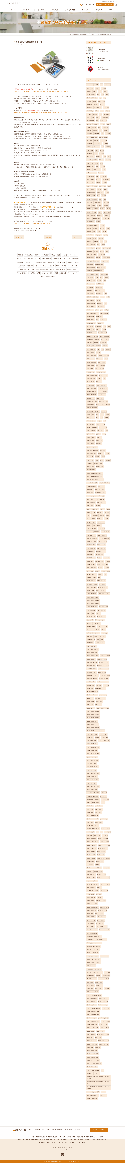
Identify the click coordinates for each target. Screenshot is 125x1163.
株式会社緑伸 (103, 120)
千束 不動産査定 (91, 610)
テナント (98, 329)
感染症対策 (104, 411)
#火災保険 (21, 266)
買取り (96, 111)
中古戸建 (98, 179)
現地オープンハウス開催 (100, 636)
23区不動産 (93, 254)
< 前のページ (18, 237)
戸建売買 (95, 186)
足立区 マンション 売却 (93, 786)
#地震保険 (30, 266)
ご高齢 (88, 248)
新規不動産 (98, 894)
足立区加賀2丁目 (91, 639)
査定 (105, 98)
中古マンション (97, 143)
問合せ (107, 414)
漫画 (88, 254)
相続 (88, 88)
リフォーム (107, 85)
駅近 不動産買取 (101, 548)
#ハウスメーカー (73, 273)
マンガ (92, 284)
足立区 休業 (90, 1047)
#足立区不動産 (46, 258)
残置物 (106, 310)
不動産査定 (89, 143)
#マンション (74, 255)
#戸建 (38, 273)
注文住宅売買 (90, 326)
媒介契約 (99, 558)
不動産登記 (100, 215)
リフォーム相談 (103, 427)
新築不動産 (96, 261)
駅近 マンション (91, 966)
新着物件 (96, 342)
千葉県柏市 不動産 (101, 900)
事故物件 (102, 297)
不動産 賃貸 (99, 985)
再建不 (88, 613)
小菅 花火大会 (90, 923)
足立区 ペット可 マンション (94, 1063)
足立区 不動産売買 (91, 355)
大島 (97, 832)
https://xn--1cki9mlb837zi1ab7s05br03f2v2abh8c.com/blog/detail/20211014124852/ (41, 113)
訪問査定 (101, 160)
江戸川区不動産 (90, 975)
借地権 (106, 277)
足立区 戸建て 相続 (92, 1067)
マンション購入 (98, 988)
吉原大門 (98, 352)
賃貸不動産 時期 (91, 378)
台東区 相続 (90, 812)
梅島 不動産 (90, 982)
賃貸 (108, 228)
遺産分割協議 (107, 212)
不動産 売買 (90, 988)
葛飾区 (94, 91)
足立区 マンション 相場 (93, 753)
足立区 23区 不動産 (92, 734)
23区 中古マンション (101, 926)
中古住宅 (96, 85)
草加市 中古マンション (92, 956)
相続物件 (89, 212)
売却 (92, 88)
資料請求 (96, 241)
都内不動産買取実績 (91, 453)
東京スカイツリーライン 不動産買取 (95, 499)
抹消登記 (99, 189)
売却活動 (89, 147)
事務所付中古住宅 (103, 401)
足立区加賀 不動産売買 (92, 450)
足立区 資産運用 (105, 1021)
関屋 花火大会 (90, 926)
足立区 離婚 (90, 913)
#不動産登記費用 (40, 262)
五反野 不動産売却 (104, 538)
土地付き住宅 (98, 235)
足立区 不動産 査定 (92, 1050)
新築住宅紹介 (105, 633)
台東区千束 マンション (92, 675)
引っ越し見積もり (91, 94)
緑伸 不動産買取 (101, 502)
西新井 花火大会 (91, 920)
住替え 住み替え (97, 525)
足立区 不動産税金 (103, 838)
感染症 (106, 417)
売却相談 (106, 143)
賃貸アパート (99, 359)
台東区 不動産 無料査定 (93, 600)
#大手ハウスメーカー (48, 277)
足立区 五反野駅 (91, 851)
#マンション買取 (61, 266)
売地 (109, 186)
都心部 (108, 209)
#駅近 (56, 273)
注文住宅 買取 (99, 398)
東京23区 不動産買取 (92, 483)
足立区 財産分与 (102, 910)
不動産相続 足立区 (104, 998)
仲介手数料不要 (97, 107)
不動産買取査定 (98, 287)
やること (102, 104)
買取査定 (104, 196)
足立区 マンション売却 (92, 819)
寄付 (105, 421)
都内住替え (100, 453)
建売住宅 (89, 169)
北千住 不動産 (90, 985)
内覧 (98, 639)
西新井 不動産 (98, 982)
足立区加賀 (98, 444)
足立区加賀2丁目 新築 (92, 336)
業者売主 (108, 453)
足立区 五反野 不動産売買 (103, 404)
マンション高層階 (91, 518)
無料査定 (89, 101)
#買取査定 (20, 262)
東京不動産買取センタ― (92, 313)
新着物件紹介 (106, 868)
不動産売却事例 (104, 890)
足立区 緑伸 (90, 505)
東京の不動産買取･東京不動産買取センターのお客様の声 (98, 1087)
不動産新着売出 (90, 316)
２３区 (95, 153)
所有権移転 (89, 463)
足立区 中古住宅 (106, 571)
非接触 (88, 414)
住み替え (102, 228)
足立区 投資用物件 (103, 1018)
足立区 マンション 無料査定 (94, 868)
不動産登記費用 (97, 202)
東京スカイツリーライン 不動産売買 (95, 496)
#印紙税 (69, 262)
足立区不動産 (94, 137)
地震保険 (106, 205)
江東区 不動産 (90, 832)
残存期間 (99, 280)
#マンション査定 (47, 273)
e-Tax (88, 515)
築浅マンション (105, 261)
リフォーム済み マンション (93, 959)
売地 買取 (89, 342)
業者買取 (89, 525)
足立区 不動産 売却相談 (93, 711)
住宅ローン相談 (96, 623)
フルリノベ (89, 532)
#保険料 (76, 262)
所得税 (88, 196)
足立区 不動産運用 (103, 1001)
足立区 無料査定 (101, 616)
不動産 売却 (90, 806)
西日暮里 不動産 (105, 828)
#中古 (19, 258)
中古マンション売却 (91, 541)
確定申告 (102, 509)
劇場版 (88, 437)
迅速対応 (98, 222)
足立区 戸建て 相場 (92, 757)
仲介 (100, 98)
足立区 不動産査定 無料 (93, 1011)
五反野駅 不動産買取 (92, 408)
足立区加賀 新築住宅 (92, 447)
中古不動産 (105, 127)
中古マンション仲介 (100, 489)
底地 (108, 297)
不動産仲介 (94, 98)
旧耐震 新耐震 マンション (93, 962)
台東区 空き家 (90, 590)
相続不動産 (99, 303)
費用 (88, 189)
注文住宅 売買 (90, 398)
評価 (105, 280)
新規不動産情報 (90, 258)
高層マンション (101, 522)
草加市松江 (89, 241)
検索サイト (98, 381)
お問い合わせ (103, 1095)
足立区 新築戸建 (104, 907)
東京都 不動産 (102, 362)
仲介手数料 (89, 107)
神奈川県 (94, 127)
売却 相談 (98, 685)
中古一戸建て (106, 179)
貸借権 (93, 280)
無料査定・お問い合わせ (104, 4)
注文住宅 (102, 166)
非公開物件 (89, 871)
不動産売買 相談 (99, 554)
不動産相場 (100, 173)
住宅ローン (98, 156)
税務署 (93, 512)
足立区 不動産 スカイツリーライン (95, 731)
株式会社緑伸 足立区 (92, 584)
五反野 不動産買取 (104, 483)
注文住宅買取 (98, 326)
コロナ (100, 91)
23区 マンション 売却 (92, 780)
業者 (101, 277)
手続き (97, 117)
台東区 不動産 (98, 806)
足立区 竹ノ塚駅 (91, 855)
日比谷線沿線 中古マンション (94, 969)
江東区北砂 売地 (91, 682)
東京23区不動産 (90, 179)
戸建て (99, 231)
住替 (97, 319)
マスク (102, 414)
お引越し (106, 130)
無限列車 (98, 434)
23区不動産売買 (90, 424)
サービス (89, 1092)
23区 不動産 (90, 368)
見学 (102, 639)
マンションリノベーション (93, 629)
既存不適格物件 (106, 248)
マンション (89, 85)
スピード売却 (103, 140)
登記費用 (93, 189)
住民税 (93, 196)
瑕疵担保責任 (105, 117)
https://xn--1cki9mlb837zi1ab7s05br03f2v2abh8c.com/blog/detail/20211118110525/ (41, 91)
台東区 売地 (90, 809)
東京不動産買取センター (92, 1095)
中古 (103, 94)
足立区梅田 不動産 (102, 659)
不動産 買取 (99, 440)
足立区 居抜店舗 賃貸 (92, 1057)
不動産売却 (95, 124)
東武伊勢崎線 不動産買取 (93, 411)
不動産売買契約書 (91, 192)
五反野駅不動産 (100, 284)
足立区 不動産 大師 (103, 1041)
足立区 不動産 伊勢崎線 (93, 727)
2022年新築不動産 (96, 346)
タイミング (89, 140)
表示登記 (107, 215)
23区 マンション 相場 (92, 760)
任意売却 (101, 153)
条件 (105, 378)
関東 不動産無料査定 (92, 375)
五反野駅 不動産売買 (103, 355)
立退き (102, 460)
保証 (97, 120)
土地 (101, 85)
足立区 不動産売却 (102, 535)
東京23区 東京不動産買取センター (95, 479)
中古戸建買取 (90, 290)
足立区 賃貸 (90, 1037)
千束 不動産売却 (103, 607)
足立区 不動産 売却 (92, 652)
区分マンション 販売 (92, 903)
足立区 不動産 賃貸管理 (93, 714)
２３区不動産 (90, 277)
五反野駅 (89, 124)
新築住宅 (93, 215)
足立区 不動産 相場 (103, 740)
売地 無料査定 (105, 339)
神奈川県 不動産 (91, 626)
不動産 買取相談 (91, 581)
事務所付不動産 (90, 319)
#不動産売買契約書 (42, 269)
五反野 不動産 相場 (92, 744)
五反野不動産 (102, 186)
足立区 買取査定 (91, 564)
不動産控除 (97, 505)
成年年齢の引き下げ (91, 574)
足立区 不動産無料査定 (92, 907)
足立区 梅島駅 (101, 855)
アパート (99, 378)
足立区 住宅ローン (91, 848)
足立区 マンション (91, 1041)
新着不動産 (89, 261)
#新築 (24, 258)
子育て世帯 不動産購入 (92, 796)
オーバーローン (90, 156)
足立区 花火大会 (99, 913)
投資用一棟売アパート (100, 688)
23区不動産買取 (104, 313)
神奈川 (88, 329)
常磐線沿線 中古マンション (93, 946)
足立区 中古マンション (92, 815)
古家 (100, 130)
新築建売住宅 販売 (100, 620)
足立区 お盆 (98, 704)
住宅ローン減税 (90, 466)
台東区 (103, 802)
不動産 (107, 111)
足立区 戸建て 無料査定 (93, 1070)
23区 (94, 231)
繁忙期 (106, 359)
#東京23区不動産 (40, 266)
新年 (106, 303)
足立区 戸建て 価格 (92, 750)
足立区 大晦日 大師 (92, 1044)
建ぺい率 (96, 251)
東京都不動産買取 (91, 303)
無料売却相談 (90, 571)
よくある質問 (96, 1092)
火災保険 (99, 205)
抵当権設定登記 (90, 222)
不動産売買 (106, 107)
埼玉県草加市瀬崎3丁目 (92, 691)
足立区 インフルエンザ (92, 1027)
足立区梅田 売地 (91, 665)
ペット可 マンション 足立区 (94, 995)
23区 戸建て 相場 (91, 763)
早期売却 (96, 140)
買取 (88, 137)
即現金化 (97, 88)
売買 (88, 215)
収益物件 (89, 209)
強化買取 (102, 225)
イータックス (95, 515)
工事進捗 (89, 623)
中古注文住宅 (100, 323)
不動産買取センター (91, 333)
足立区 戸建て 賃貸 (92, 1024)
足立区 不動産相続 (91, 567)
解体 (93, 248)
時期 (103, 147)
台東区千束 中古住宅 (103, 669)
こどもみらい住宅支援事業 (93, 793)
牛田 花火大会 (99, 923)
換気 (93, 414)
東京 (102, 1070)
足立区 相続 (90, 822)
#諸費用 (36, 255)
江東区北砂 (107, 832)
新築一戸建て (90, 235)
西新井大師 (97, 1047)
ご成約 (103, 244)
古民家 (96, 310)
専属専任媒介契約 (99, 561)
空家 (103, 349)
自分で (108, 509)
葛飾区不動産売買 (91, 323)
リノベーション (94, 163)
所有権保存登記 (96, 218)
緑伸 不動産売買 (91, 502)
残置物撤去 (99, 518)
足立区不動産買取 (103, 137)
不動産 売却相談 (101, 581)
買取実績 (97, 457)
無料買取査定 (90, 287)
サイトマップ (81, 1142)
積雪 (107, 430)
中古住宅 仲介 (102, 395)
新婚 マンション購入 (104, 930)
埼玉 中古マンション (92, 933)
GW (105, 574)
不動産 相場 (105, 737)
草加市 (94, 238)
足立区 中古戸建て (103, 1005)
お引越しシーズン (103, 375)
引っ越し (104, 88)
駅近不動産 (89, 271)
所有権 (88, 346)
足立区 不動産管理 (91, 838)
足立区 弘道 (99, 701)
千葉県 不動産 (90, 900)
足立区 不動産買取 (91, 388)
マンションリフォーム (102, 626)
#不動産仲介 (29, 262)
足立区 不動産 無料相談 (102, 708)
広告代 (107, 192)
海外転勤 (97, 864)
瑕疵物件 (96, 297)
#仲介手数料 (57, 258)
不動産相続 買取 (101, 545)
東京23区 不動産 (98, 463)
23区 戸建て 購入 (91, 770)
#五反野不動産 (72, 266)
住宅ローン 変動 (101, 874)
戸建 (97, 176)
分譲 (88, 434)
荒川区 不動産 (98, 822)
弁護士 (100, 212)
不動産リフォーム (100, 424)
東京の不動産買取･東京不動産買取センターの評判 (98, 1082)
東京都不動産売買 (102, 333)
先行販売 (106, 235)
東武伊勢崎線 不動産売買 (93, 339)
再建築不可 (89, 297)
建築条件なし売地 (98, 871)
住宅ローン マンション (92, 952)
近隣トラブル (97, 835)
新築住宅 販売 (90, 440)
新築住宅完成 (96, 633)
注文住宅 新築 (105, 799)
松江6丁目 (100, 238)
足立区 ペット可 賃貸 (92, 1054)
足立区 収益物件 (91, 659)
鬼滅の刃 (108, 349)
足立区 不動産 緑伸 (101, 385)
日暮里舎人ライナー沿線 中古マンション (97, 939)
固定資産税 (106, 114)
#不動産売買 (28, 255)
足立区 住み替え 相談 (92, 656)
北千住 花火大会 (101, 917)
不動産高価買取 (90, 551)
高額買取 (103, 629)
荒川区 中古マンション (92, 825)
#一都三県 (75, 258)
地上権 (88, 280)
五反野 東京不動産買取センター (94, 476)
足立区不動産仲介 (101, 267)
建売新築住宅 (90, 620)
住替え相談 (107, 972)
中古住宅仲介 (90, 489)
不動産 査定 (90, 688)
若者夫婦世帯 (103, 796)
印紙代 (105, 189)
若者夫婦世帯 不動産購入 (93, 799)
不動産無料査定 (101, 306)
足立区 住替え (106, 1008)
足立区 (88, 98)
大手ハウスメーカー (91, 173)
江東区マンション (91, 522)
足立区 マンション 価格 (93, 747)
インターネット (90, 381)
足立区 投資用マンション (93, 1021)
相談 (101, 241)
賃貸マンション (90, 359)
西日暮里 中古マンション (93, 828)
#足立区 (37, 258)
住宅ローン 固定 (91, 877)
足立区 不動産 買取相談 (93, 718)
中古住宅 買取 (90, 372)
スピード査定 (90, 150)
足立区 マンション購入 (104, 845)
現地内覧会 (89, 636)
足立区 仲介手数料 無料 (93, 1014)
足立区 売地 (98, 812)
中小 (88, 244)
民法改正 (100, 574)
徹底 (97, 414)
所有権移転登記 (106, 218)
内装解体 (89, 633)
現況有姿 (89, 91)
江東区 (107, 515)
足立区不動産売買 (91, 267)
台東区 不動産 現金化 (104, 594)
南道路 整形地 (103, 695)
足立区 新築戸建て (91, 1005)
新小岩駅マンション (91, 979)
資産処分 (98, 248)
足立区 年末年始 (91, 1034)
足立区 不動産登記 (103, 848)
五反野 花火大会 (91, 917)
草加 (109, 326)
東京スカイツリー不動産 (92, 274)
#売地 (52, 269)
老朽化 (96, 460)
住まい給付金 (90, 457)
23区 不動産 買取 (91, 646)
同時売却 (95, 130)
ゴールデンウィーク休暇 (92, 890)
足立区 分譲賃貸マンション (93, 1008)
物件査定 (99, 887)
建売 (105, 199)
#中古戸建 (31, 273)
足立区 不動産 (90, 365)
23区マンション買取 (91, 528)
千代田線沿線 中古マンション (94, 943)
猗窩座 (92, 434)
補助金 (88, 802)
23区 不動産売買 (100, 365)
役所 (93, 117)
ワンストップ (90, 864)
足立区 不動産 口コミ (92, 724)
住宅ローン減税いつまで (92, 509)
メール (92, 417)
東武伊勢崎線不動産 (98, 271)
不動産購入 (94, 199)
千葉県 (88, 127)
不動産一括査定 (90, 894)
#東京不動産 (66, 258)
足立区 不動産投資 (91, 910)
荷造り (88, 117)
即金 (88, 284)
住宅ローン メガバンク (92, 884)
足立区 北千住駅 (91, 858)
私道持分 (89, 421)
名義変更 (107, 567)
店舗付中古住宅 (90, 404)
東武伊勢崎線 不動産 (100, 492)
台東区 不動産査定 (91, 587)
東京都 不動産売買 (91, 362)
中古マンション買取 (100, 290)
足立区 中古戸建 (104, 842)
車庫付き (99, 437)
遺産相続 (100, 567)
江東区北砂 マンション (103, 682)
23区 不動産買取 (102, 391)
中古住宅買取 (90, 492)
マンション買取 (90, 182)
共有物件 (97, 737)
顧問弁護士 (100, 512)
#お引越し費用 (60, 269)
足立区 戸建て (104, 819)
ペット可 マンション (92, 930)
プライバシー (96, 147)
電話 (88, 417)
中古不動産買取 (90, 293)
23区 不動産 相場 (91, 740)
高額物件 (102, 209)
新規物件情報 (102, 254)
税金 (101, 114)
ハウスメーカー (96, 169)
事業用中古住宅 (90, 385)
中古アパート (90, 460)
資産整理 (89, 231)
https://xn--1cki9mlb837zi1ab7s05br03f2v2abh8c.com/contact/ (34, 223)
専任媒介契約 (90, 561)
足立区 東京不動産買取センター (94, 473)
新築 (98, 94)
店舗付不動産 (99, 316)
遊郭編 (104, 434)
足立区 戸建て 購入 (92, 776)
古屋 (93, 613)
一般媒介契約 (107, 558)
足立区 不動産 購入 (92, 721)
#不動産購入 (45, 255)
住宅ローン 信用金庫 (92, 881)
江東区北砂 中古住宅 (92, 678)
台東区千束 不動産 (91, 669)
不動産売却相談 (99, 861)
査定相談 (95, 160)
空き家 (96, 277)
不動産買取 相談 (91, 558)
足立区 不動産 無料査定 (93, 603)
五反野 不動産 (90, 444)
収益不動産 (96, 532)
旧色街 (92, 352)
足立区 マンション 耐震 (93, 1060)
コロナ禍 (89, 160)
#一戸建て (65, 255)
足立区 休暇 (90, 704)
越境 (94, 421)
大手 (106, 241)
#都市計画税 (61, 262)
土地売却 (108, 134)
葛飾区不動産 (103, 319)
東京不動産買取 (90, 300)
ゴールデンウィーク (91, 577)
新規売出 (89, 238)
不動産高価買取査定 (101, 551)
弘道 (97, 417)
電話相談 (102, 515)
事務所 (104, 329)
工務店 (104, 169)
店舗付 (93, 437)
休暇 (99, 577)
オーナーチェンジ (91, 616)
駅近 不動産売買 (91, 548)
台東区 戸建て (98, 809)
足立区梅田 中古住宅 (92, 662)
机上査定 (108, 160)
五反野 (94, 101)
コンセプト (96, 1073)
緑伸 (107, 94)
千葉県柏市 (99, 897)
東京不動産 (89, 202)
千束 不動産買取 (101, 610)
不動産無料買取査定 (101, 372)
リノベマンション (104, 956)
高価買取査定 (90, 554)
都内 (102, 417)
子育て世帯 (104, 793)
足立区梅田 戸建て (104, 662)
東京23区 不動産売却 (92, 538)
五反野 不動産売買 (104, 336)
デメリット (95, 228)
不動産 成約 (90, 737)
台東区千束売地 (102, 672)
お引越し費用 (100, 192)
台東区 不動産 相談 (92, 607)
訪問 (93, 329)
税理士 (88, 512)
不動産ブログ (90, 310)
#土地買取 (31, 269)
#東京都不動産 (71, 269)
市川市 (103, 457)
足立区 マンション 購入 (93, 773)
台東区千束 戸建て (91, 672)
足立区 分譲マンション (92, 842)
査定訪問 (105, 346)
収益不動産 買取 (106, 532)
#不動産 (20, 255)
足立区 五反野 (90, 701)
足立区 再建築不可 (105, 656)
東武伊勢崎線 (101, 101)
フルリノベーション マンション (94, 972)
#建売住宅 (63, 273)
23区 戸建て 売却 (91, 783)
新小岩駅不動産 (106, 975)
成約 (101, 163)
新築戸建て (107, 988)
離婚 (103, 134)
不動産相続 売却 (91, 545)
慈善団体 (99, 421)
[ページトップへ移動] (110, 1129)
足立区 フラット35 (91, 1018)
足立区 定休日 (90, 708)
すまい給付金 (99, 293)
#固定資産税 (51, 262)
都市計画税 (106, 202)
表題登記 (89, 218)
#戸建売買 (23, 269)
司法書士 (107, 518)
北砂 (101, 832)
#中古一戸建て (21, 273)
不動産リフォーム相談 (92, 427)
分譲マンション (103, 734)
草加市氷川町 (90, 264)
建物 (99, 127)
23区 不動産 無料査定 (92, 649)
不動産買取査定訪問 (91, 391)
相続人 (94, 212)
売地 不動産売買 (99, 368)
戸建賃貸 (98, 613)
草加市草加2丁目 (99, 264)
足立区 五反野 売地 (92, 695)
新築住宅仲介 (101, 486)
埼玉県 (108, 124)
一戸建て (89, 114)
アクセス (104, 1092)
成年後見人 (89, 153)
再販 (88, 163)
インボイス (105, 835)
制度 (106, 293)
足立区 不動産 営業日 (103, 1034)
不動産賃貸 (96, 134)
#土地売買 (51, 266)
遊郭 (88, 352)
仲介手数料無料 (90, 166)
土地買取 (105, 182)
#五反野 (30, 258)
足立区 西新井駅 (101, 851)
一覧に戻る (48, 237)
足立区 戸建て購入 (91, 845)
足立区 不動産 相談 (102, 564)
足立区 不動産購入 (91, 1001)
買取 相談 (106, 685)
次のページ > (77, 237)
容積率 (102, 251)
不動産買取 (89, 1073)
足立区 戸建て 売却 (92, 789)
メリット (89, 228)
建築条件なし (90, 698)
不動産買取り (90, 111)
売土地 (104, 231)
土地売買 (89, 186)
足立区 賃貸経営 (103, 1024)
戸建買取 (98, 182)
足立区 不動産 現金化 (92, 597)
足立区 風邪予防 (104, 1027)
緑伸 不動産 (100, 430)
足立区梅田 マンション (103, 665)
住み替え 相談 (90, 685)
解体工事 (89, 130)
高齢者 (96, 150)
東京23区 (95, 114)
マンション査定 (90, 176)
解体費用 (97, 571)
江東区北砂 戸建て (104, 678)
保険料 (93, 205)
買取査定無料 (90, 643)
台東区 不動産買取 (103, 587)
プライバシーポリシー (92, 1098)
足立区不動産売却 (91, 470)
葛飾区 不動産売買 (91, 395)
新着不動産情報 (106, 258)
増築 (107, 251)
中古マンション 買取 (92, 401)
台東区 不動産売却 (91, 594)
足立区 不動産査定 (101, 590)
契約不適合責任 (90, 120)
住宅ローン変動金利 (105, 884)
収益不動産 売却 (91, 535)
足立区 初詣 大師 (104, 1044)
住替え (105, 91)
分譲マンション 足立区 (92, 992)
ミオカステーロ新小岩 (103, 979)
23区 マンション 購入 (92, 766)
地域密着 (93, 244)
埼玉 (109, 156)
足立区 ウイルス (100, 1031)
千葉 (105, 156)
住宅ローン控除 (99, 466)
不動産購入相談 (90, 861)
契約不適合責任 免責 (100, 698)
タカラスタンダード (100, 643)
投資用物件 (95, 209)
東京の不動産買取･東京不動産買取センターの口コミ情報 (98, 1077)
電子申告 (107, 512)
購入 (100, 199)
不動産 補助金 (95, 802)
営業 (105, 326)
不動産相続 (103, 450)
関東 (98, 244)
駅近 (97, 166)
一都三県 (102, 124)
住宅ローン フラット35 (103, 877)
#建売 (58, 255)
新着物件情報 (103, 342)
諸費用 (88, 199)
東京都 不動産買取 (103, 388)
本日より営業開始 (91, 306)
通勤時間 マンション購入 (93, 949)
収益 (98, 349)
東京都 (102, 111)
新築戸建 (98, 258)
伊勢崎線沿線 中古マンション (94, 936)
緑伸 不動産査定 (91, 887)
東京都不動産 (103, 176)
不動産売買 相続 (102, 541)
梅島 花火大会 (101, 920)
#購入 (53, 255)
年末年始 (98, 300)
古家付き (108, 561)
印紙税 (88, 205)
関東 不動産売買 (91, 349)
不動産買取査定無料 (91, 486)
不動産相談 (89, 134)
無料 (101, 310)
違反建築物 (89, 251)
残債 (98, 196)
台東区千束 (89, 835)
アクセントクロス (91, 430)
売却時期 (108, 147)
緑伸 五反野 (102, 584)
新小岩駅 (98, 975)
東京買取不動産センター (92, 225)
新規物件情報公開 (91, 897)
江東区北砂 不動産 (105, 675)
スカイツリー (101, 528)
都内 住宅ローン (91, 874)
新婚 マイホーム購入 (92, 998)
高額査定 (108, 460)
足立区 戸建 (98, 1037)
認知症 (102, 150)
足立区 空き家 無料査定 (103, 858)
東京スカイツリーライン (92, 104)
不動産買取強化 (104, 274)
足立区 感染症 (90, 1031)
